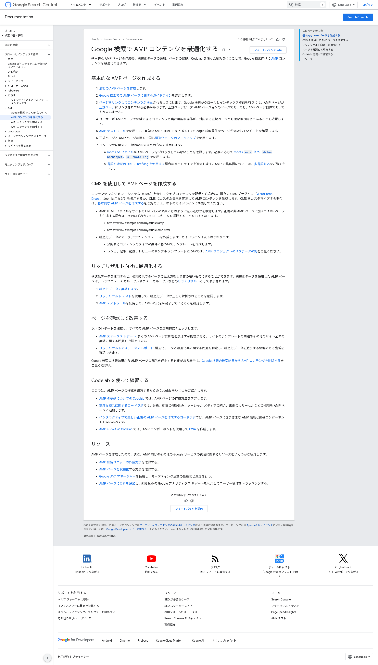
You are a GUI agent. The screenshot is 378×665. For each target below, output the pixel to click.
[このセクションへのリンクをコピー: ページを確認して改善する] (152, 318)
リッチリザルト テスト (115, 296)
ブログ (122, 4)
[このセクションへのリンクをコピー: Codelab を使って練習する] (153, 381)
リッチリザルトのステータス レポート (126, 348)
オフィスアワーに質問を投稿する (78, 605)
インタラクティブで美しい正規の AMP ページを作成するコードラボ (147, 417)
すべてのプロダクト (224, 640)
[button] (25, 35)
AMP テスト (278, 618)
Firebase (143, 640)
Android (107, 640)
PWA (192, 429)
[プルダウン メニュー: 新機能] (146, 4)
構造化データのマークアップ (175, 138)
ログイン (367, 4)
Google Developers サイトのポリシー (127, 529)
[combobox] (306, 4)
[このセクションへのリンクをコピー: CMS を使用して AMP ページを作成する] (180, 184)
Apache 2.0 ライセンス (260, 525)
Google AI (198, 640)
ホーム (95, 39)
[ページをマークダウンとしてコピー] (223, 49)
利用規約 (63, 656)
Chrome (125, 640)
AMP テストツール (112, 131)
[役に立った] (278, 39)
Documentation (19, 17)
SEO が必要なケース (176, 599)
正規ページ (107, 107)
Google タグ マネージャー (117, 476)
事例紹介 (177, 4)
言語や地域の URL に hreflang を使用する (136, 164)
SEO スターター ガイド (178, 605)
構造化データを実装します (118, 289)
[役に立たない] (284, 39)
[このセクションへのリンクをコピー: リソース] (114, 444)
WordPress (264, 194)
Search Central (42, 4)
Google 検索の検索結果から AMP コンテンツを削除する (241, 361)
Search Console (358, 17)
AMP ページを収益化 (114, 469)
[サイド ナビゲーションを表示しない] (47, 658)
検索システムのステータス (180, 612)
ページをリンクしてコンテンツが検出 (126, 102)
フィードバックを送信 (268, 50)
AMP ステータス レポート (117, 336)
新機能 (137, 4)
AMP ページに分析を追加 (117, 483)
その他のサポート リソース (74, 618)
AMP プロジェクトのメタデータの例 (231, 251)
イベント (159, 4)
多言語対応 (262, 164)
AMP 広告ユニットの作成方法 (120, 462)
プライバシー (80, 656)
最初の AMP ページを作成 (117, 88)
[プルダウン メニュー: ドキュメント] (91, 4)
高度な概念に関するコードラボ (121, 405)
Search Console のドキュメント (184, 618)
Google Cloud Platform (170, 640)
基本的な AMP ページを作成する (121, 203)
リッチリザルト (189, 281)
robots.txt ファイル (120, 152)
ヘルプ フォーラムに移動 (73, 599)
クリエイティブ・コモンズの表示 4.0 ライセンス (167, 525)
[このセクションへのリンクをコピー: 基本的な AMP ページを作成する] (164, 78)
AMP (274, 58)
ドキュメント (78, 4)
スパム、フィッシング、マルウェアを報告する (86, 612)
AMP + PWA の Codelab (115, 429)
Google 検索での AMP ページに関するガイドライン (135, 95)
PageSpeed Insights (283, 612)
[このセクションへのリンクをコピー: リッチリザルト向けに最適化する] (166, 266)
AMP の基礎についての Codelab (121, 398)
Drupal (95, 198)
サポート (104, 4)
